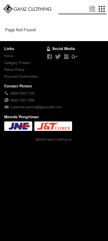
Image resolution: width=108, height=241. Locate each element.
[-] (49, 56)
